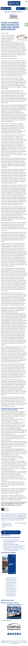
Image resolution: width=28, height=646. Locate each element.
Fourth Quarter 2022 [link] (11, 588)
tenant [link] (7, 518)
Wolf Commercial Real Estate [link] (19, 518)
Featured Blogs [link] (9, 514)
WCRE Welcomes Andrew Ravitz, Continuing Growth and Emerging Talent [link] (14, 549)
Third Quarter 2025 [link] (11, 582)
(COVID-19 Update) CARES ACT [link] (20, 523)
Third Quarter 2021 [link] (11, 595)
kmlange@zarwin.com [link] (21, 517)
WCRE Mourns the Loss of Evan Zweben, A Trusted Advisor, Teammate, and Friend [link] (14, 546)
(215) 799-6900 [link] (13, 11)
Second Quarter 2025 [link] (11, 584)
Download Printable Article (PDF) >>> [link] (10, 58)
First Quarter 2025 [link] (10, 585)
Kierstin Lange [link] (12, 517)
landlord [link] (3, 518)
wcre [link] (10, 518)
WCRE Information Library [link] (11, 515)
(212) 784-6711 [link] (20, 11)
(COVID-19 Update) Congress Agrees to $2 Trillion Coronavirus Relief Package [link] (7, 525)
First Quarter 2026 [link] (10, 579)
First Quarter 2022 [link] (10, 593)
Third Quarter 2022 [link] (11, 590)
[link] (26, 24)
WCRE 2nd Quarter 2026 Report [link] (11, 540)
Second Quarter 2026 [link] (11, 578)
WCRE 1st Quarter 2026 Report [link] (11, 544)
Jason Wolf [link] (5, 517)
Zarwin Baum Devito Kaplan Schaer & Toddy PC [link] (12, 520)
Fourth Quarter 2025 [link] (11, 581)
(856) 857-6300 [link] (7, 11)
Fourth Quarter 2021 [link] (11, 594)
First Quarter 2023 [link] (10, 587)
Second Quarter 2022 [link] (11, 591)
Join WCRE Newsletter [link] (12, 532)
